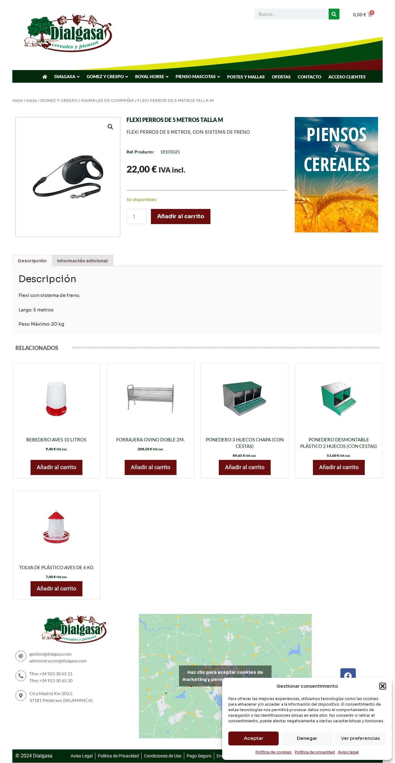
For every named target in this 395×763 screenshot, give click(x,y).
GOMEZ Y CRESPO (105, 76)
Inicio (17, 100)
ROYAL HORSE (149, 76)
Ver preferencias (360, 738)
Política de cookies (274, 752)
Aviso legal (348, 752)
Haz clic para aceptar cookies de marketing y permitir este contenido (225, 675)
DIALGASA (64, 76)
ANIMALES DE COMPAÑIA (107, 100)
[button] (383, 686)
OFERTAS (281, 76)
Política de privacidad (315, 752)
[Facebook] (348, 676)
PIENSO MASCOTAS (196, 76)
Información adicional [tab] (82, 261)
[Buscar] (334, 14)
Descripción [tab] (32, 261)
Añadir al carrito (180, 216)
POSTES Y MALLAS (246, 76)
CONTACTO (309, 76)
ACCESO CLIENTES (347, 76)
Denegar (307, 738)
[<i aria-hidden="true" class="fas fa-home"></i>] (45, 76)
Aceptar (253, 738)
